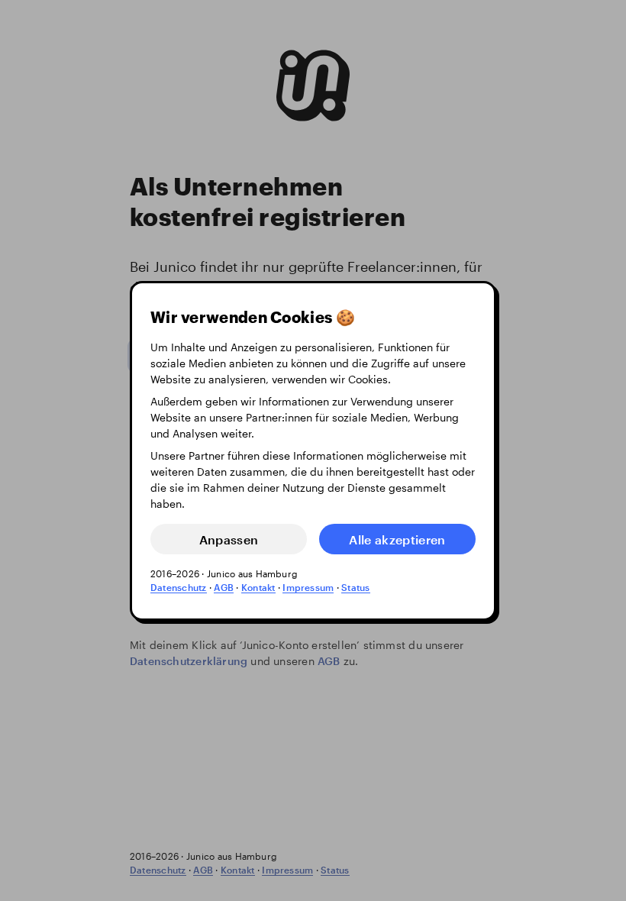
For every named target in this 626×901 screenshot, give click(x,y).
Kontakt (258, 587)
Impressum (308, 587)
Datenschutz (178, 587)
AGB (224, 587)
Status (355, 587)
